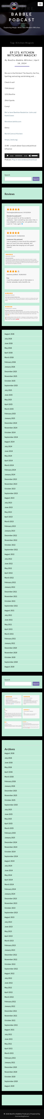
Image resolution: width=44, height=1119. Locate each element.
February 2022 (10, 582)
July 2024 (8, 446)
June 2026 (9, 343)
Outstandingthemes (22, 1116)
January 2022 (10, 587)
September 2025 (11, 385)
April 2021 (9, 629)
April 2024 (9, 460)
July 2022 (8, 559)
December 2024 (11, 423)
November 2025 (11, 376)
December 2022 (11, 535)
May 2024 (8, 456)
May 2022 (8, 568)
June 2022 (9, 563)
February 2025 (10, 413)
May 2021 (8, 624)
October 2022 (10, 545)
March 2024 (9, 465)
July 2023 (8, 502)
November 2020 (11, 652)
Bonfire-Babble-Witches (20, 60)
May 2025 (8, 399)
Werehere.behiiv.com (13, 121)
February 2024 (10, 470)
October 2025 (10, 381)
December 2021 (11, 591)
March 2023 (9, 521)
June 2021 (9, 620)
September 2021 (11, 606)
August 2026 (9, 334)
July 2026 (8, 338)
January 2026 (10, 367)
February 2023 (10, 526)
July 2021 (8, 615)
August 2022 (9, 554)
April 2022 (9, 573)
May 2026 (8, 348)
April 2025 (9, 404)
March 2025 (9, 409)
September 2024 (11, 437)
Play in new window (19, 159)
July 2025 (8, 390)
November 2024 (11, 427)
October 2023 (10, 488)
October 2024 (10, 432)
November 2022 (11, 540)
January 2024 (10, 474)
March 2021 (9, 634)
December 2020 (11, 648)
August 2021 (9, 610)
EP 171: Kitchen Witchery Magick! (22, 54)
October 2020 (10, 657)
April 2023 (9, 517)
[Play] (7, 156)
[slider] (35, 155)
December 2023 (11, 479)
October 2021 (10, 601)
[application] (22, 155)
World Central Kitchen (14, 133)
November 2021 (11, 596)
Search (7, 175)
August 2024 (9, 441)
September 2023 (11, 493)
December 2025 (11, 371)
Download (33, 159)
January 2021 (10, 643)
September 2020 (11, 662)
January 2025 (10, 418)
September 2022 (11, 549)
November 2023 (11, 484)
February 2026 (10, 362)
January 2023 (10, 531)
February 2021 (10, 638)
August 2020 (9, 666)
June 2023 (9, 507)
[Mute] (30, 156)
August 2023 (9, 498)
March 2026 (9, 357)
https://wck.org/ (11, 139)
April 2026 (9, 352)
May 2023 (8, 512)
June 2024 (9, 451)
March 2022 (9, 577)
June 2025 (9, 395)
